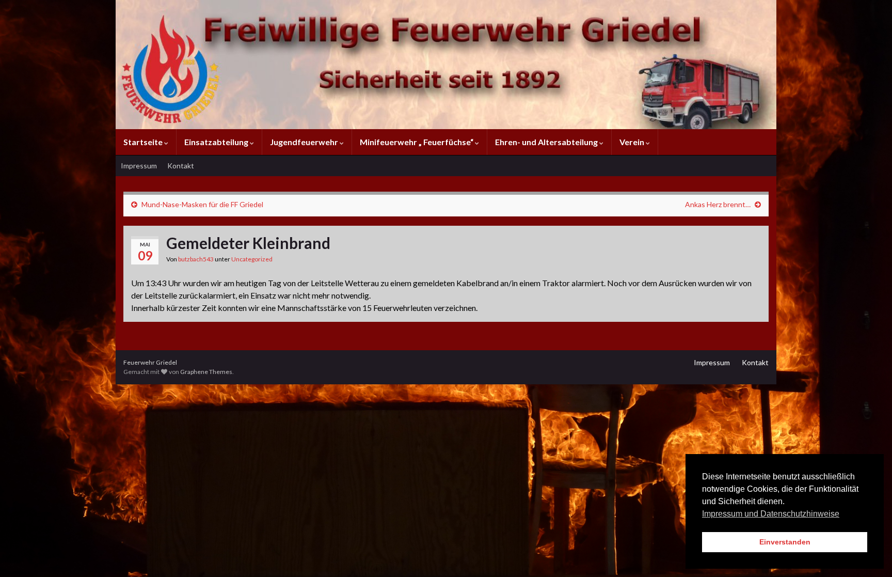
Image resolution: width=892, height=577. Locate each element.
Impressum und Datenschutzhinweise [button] (770, 513)
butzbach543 (196, 259)
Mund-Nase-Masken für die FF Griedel (202, 204)
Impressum (139, 165)
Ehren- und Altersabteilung (547, 142)
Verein (632, 142)
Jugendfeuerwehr (305, 142)
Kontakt (180, 165)
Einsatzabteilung (217, 142)
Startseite (143, 142)
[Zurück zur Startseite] (446, 64)
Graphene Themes (206, 372)
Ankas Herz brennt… (718, 204)
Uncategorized (252, 259)
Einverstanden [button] (784, 542)
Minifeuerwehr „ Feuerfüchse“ (417, 142)
